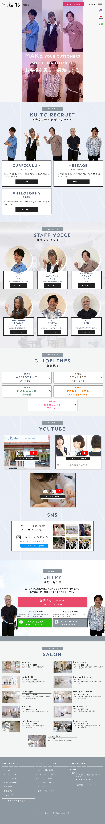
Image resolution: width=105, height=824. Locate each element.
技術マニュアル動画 (47, 774)
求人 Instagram (46, 782)
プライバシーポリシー (48, 791)
